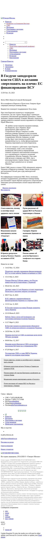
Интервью (10, 27)
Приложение (14, 58)
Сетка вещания (11, 31)
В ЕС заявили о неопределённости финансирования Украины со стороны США (21, 299)
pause (7, 513)
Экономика (9, 67)
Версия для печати (9, 188)
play (6, 511)
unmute (7, 517)
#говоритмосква (11, 71)
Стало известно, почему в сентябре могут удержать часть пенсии (22, 361)
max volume (9, 519)
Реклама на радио (7, 442)
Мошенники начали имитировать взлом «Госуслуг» (22, 379)
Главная (4, 61)
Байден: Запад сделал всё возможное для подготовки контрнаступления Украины (20, 318)
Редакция (9, 33)
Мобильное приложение (14, 424)
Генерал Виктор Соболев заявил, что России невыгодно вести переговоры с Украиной (21, 281)
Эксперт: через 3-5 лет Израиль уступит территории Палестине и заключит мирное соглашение (24, 290)
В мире (7, 69)
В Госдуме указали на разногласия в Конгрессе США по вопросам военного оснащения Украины (23, 327)
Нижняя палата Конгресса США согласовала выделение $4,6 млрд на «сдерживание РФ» (21, 345)
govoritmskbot (14, 401)
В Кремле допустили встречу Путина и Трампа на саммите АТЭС (21, 367)
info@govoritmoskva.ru (19, 405)
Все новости (5, 190)
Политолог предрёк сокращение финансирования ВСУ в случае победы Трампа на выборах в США (23, 272)
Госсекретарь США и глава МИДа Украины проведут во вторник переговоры (21, 354)
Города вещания (7, 446)
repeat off (8, 530)
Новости (8, 22)
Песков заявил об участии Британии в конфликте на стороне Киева (22, 374)
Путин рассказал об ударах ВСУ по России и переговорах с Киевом (19, 385)
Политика (8, 65)
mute (6, 515)
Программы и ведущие (14, 29)
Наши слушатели (7, 449)
